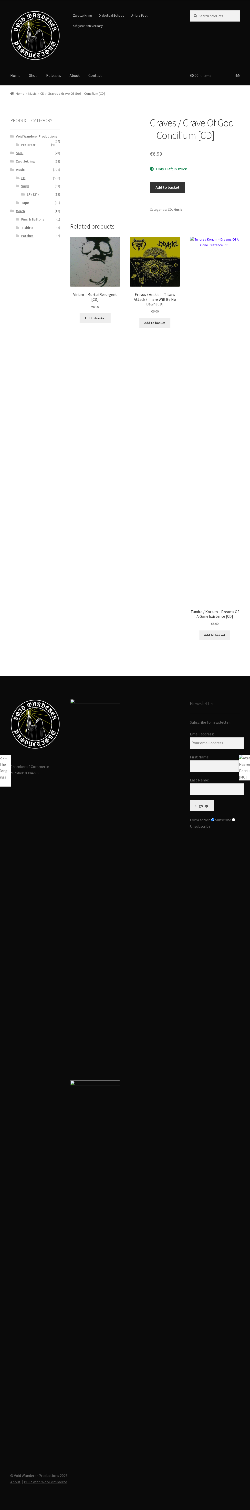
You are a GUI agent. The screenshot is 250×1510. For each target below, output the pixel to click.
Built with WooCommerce (45, 1481)
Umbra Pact (139, 15)
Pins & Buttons (32, 219)
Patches (27, 235)
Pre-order (28, 144)
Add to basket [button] (95, 318)
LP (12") (33, 194)
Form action (200, 819)
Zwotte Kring (82, 15)
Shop (33, 75)
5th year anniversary (88, 25)
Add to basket (167, 187)
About (75, 75)
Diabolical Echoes (111, 15)
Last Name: (199, 780)
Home (15, 75)
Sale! (19, 153)
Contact (95, 75)
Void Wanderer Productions (36, 136)
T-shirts (27, 227)
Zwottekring (25, 161)
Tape (25, 202)
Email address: (202, 734)
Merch (20, 211)
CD (42, 93)
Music (32, 93)
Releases (53, 75)
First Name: (199, 757)
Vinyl (25, 186)
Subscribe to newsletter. (210, 722)
